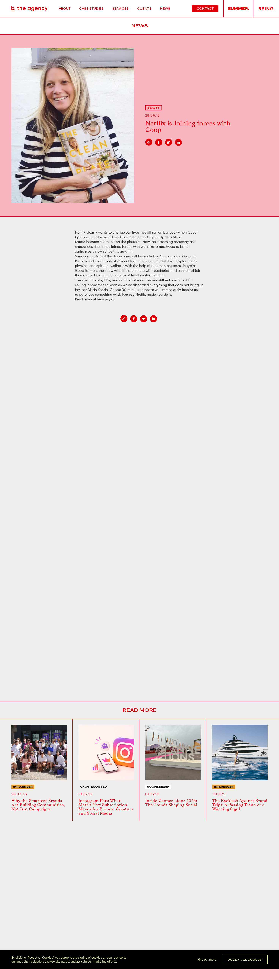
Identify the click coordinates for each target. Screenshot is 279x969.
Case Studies (91, 8)
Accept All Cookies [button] (245, 959)
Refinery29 (105, 299)
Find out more (207, 959)
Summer (238, 8)
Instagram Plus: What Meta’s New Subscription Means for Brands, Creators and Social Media (105, 806)
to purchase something (97, 294)
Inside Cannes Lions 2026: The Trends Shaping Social (171, 802)
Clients (144, 8)
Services (120, 8)
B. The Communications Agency (29, 8)
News (165, 8)
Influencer (22, 786)
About (65, 8)
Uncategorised (93, 786)
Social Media (158, 786)
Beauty (153, 107)
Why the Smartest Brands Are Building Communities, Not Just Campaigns (38, 804)
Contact (205, 8)
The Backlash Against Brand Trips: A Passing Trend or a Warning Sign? (239, 804)
